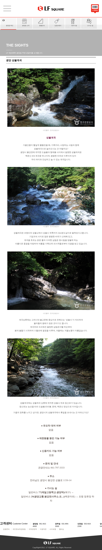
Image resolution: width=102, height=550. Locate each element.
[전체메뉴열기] (7, 8)
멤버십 (61, 529)
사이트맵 (53, 529)
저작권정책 (33, 529)
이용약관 (43, 529)
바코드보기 (95, 9)
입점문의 (6, 529)
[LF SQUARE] (51, 8)
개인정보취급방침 (19, 529)
